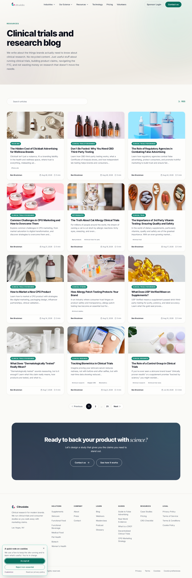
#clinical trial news (154, 383)
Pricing (110, 4)
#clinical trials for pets (92, 239)
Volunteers (121, 4)
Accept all (25, 561)
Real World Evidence (123, 520)
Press (76, 516)
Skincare (55, 516)
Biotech (55, 542)
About (76, 511)
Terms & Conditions (171, 520)
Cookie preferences (172, 571)
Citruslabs (23, 506)
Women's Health (59, 546)
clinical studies (79, 287)
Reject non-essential (25, 567)
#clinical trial (137, 239)
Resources (81, 4)
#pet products (76, 239)
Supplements (57, 511)
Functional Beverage (56, 526)
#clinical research (78, 383)
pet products (77, 215)
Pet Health (56, 537)
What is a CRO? (125, 526)
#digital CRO (91, 383)
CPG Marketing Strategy (125, 539)
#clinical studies (77, 311)
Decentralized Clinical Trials (124, 532)
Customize (9, 572)
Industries (48, 4)
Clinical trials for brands (83, 143)
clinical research (79, 358)
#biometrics (103, 383)
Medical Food (58, 532)
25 (107, 406)
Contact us (173, 4)
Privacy (138, 571)
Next (116, 406)
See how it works (109, 462)
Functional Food (59, 520)
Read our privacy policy (35, 572)
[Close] (43, 548)
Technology (97, 4)
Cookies (156, 571)
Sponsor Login (154, 4)
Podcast (99, 525)
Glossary (100, 530)
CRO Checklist (146, 520)
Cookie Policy (169, 525)
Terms (147, 571)
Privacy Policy (169, 511)
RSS (183, 101)
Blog (98, 511)
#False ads (15, 168)
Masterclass (101, 520)
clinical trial (139, 215)
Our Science (64, 4)
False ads (16, 143)
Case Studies (146, 511)
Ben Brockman (16, 175)
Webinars (100, 516)
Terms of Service (170, 516)
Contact (77, 520)
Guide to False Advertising (124, 513)
